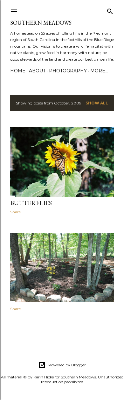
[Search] (110, 10)
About (37, 71)
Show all (97, 103)
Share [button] (15, 212)
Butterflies (31, 203)
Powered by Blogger (67, 365)
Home (17, 71)
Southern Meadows (41, 22)
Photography (68, 71)
